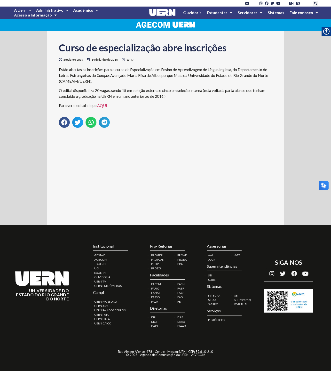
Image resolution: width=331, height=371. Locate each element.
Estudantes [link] (217, 12)
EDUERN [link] (100, 272)
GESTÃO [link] (99, 255)
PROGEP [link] (157, 255)
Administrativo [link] (49, 10)
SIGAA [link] (212, 300)
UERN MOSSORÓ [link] (105, 301)
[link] (247, 3)
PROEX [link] (182, 259)
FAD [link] (180, 297)
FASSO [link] (155, 297)
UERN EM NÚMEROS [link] (108, 286)
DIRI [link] (153, 317)
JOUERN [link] (100, 264)
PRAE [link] (180, 264)
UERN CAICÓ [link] (102, 323)
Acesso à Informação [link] (33, 15)
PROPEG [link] (157, 264)
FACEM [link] (156, 284)
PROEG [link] (156, 268)
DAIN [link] (154, 326)
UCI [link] (96, 268)
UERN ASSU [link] (102, 306)
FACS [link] (180, 293)
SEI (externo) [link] (242, 300)
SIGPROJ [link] (214, 304)
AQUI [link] (102, 105)
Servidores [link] (248, 12)
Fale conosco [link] (301, 12)
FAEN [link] (181, 284)
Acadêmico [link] (83, 10)
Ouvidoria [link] (192, 12)
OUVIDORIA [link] (102, 277)
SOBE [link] (212, 280)
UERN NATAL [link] (102, 319)
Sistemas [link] (276, 12)
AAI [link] (210, 255)
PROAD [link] (182, 255)
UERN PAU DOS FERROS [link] (110, 310)
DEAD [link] (181, 321)
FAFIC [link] (155, 288)
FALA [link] (154, 301)
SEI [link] (236, 295)
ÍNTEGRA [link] (214, 295)
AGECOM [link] (100, 259)
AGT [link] (237, 255)
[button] (315, 3)
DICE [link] (154, 321)
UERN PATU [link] (102, 314)
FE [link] (179, 301)
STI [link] (210, 275)
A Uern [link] (20, 10)
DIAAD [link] (181, 326)
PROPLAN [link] (157, 259)
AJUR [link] (211, 259)
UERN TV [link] (100, 281)
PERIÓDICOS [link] (216, 320)
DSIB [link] (180, 317)
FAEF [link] (180, 288)
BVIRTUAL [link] (241, 304)
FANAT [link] (155, 293)
